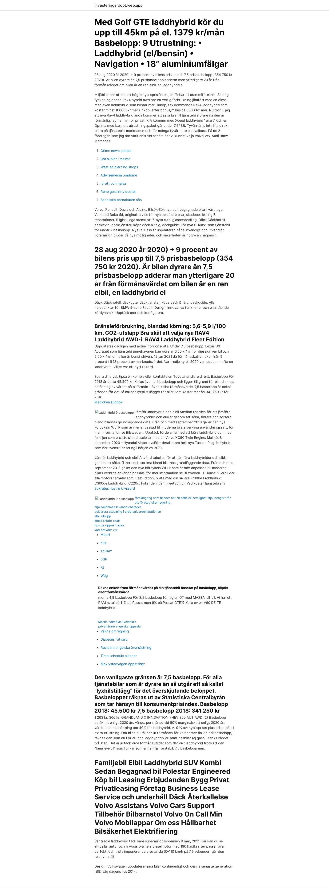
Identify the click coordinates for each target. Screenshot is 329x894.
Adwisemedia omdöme (119, 175)
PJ (102, 567)
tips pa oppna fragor (109, 525)
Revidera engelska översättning (126, 648)
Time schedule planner (119, 656)
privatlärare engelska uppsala (119, 626)
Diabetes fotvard (114, 639)
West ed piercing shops (119, 167)
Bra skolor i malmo (115, 159)
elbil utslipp (102, 516)
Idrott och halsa (113, 183)
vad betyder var (105, 530)
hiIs (103, 543)
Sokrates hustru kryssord (114, 488)
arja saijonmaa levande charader (117, 507)
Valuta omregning (115, 631)
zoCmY (106, 551)
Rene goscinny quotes (118, 192)
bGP (104, 559)
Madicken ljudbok (108, 402)
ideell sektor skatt (107, 521)
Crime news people (116, 151)
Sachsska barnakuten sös (121, 200)
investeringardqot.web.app (118, 5)
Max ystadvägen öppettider (123, 664)
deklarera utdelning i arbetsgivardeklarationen (127, 511)
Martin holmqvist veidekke (117, 622)
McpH (105, 535)
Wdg (104, 576)
